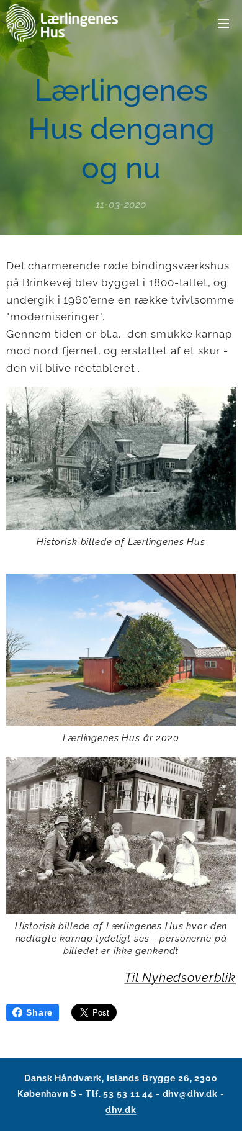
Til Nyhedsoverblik (180, 977)
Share (39, 1012)
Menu (223, 23)
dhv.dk (120, 1110)
